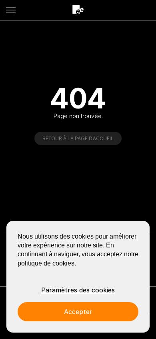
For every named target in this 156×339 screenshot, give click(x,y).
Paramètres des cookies (78, 290)
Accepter (78, 312)
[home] (78, 9)
